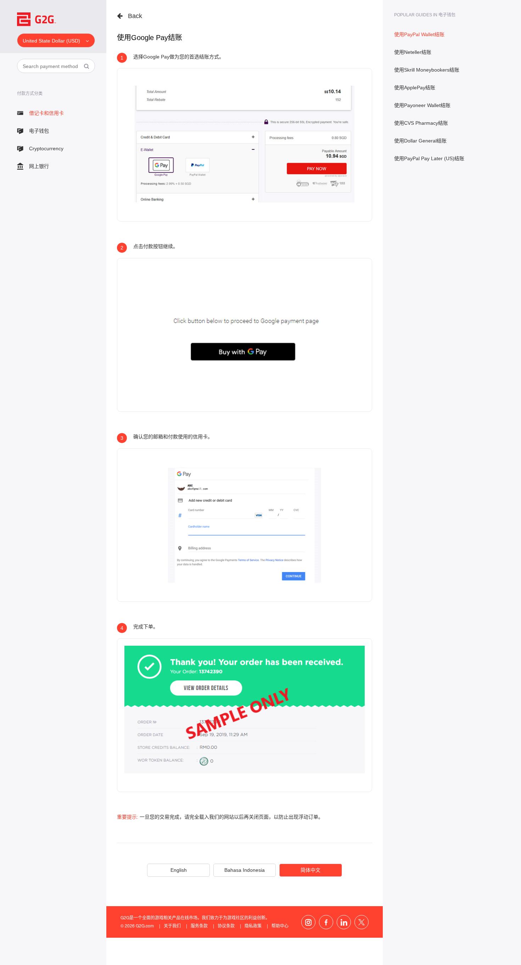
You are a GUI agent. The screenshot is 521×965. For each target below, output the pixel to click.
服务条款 (199, 925)
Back (135, 15)
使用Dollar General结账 (420, 141)
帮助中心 (279, 925)
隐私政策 (253, 925)
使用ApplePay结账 (414, 87)
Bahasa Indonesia (244, 870)
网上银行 (39, 166)
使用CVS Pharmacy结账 (421, 123)
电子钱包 (39, 131)
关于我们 (172, 925)
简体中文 (310, 870)
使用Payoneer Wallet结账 (422, 105)
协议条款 (226, 925)
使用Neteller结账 (412, 52)
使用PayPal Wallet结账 (419, 34)
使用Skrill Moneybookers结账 (426, 70)
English (178, 870)
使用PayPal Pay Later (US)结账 (429, 158)
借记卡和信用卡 (46, 113)
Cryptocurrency (46, 148)
